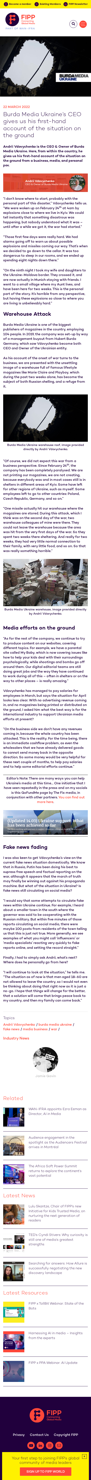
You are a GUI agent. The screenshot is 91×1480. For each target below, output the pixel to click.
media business (35, 1029)
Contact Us (39, 1435)
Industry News (16, 1039)
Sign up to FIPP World (45, 1471)
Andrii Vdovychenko (19, 1025)
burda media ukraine (55, 1025)
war (54, 1029)
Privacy (19, 1435)
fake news (11, 1029)
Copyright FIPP (66, 1435)
